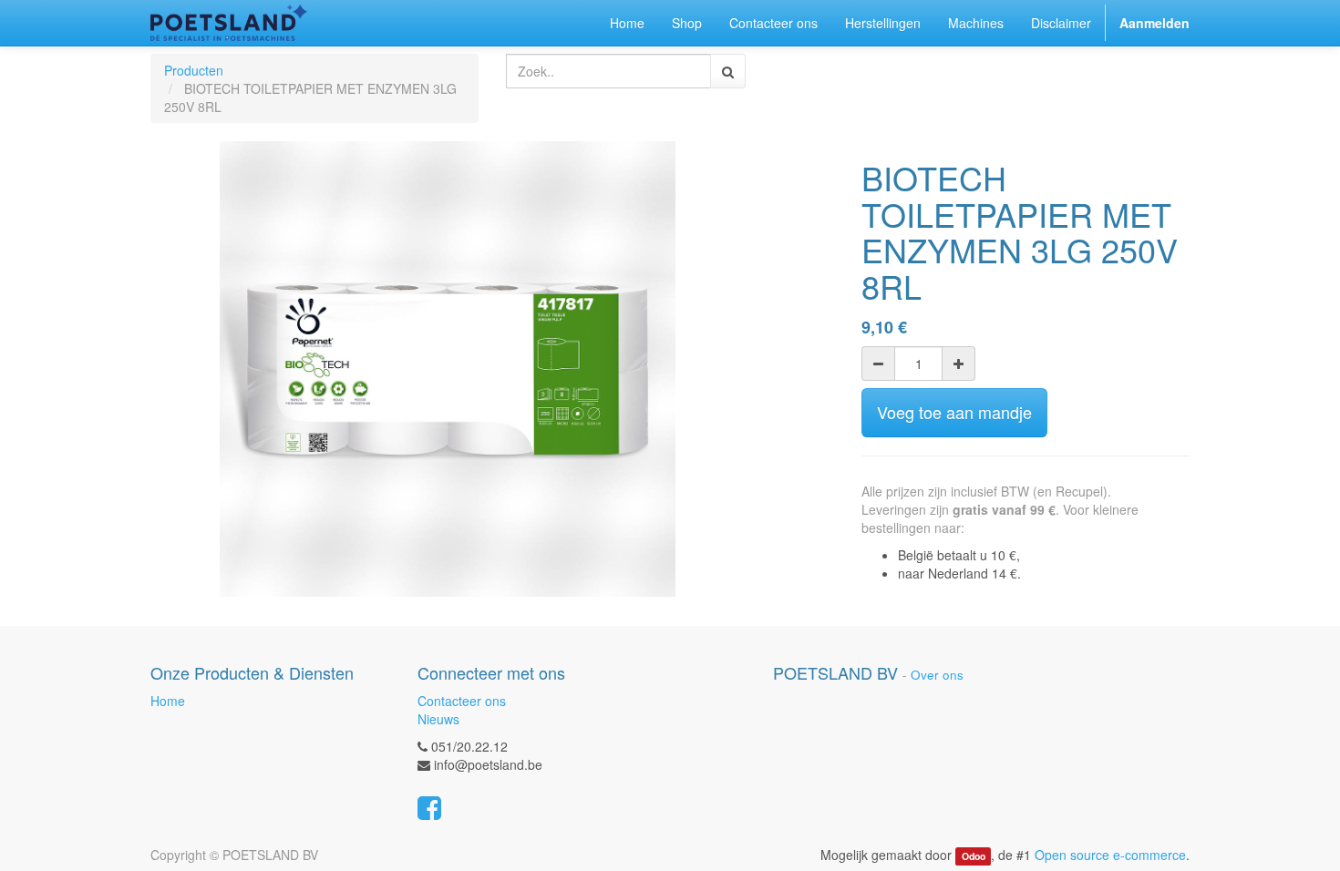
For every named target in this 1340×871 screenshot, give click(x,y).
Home (167, 701)
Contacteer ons (461, 701)
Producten (193, 70)
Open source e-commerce (1110, 854)
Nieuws (438, 719)
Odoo (973, 856)
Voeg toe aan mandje (954, 412)
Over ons (937, 674)
